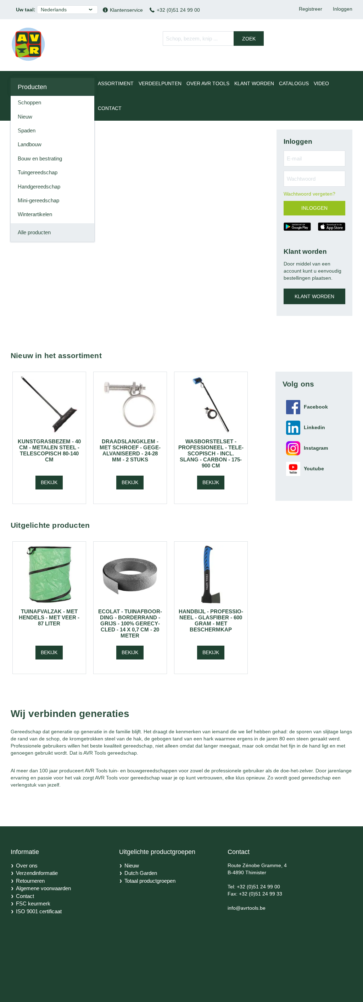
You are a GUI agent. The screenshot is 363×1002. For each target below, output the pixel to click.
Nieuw (131, 866)
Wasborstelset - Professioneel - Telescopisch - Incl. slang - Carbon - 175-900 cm (211, 453)
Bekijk (49, 482)
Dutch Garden (140, 873)
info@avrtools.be (247, 908)
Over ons (27, 866)
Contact (110, 108)
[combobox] (213, 38)
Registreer (310, 9)
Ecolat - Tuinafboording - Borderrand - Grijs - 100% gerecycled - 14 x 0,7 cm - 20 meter (130, 623)
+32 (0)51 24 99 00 (178, 10)
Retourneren (30, 881)
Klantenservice (126, 10)
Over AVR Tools (207, 83)
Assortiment (116, 83)
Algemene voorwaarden (43, 888)
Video (321, 83)
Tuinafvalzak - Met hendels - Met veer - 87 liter (49, 617)
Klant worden (254, 83)
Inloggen (342, 9)
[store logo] (28, 44)
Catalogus (294, 83)
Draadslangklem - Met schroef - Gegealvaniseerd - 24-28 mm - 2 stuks (130, 450)
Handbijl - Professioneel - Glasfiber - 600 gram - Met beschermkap (211, 620)
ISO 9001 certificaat (39, 911)
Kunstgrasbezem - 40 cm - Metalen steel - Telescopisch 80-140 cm (49, 450)
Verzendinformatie (37, 873)
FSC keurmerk (33, 903)
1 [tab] (179, 135)
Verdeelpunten (160, 83)
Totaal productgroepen (149, 881)
